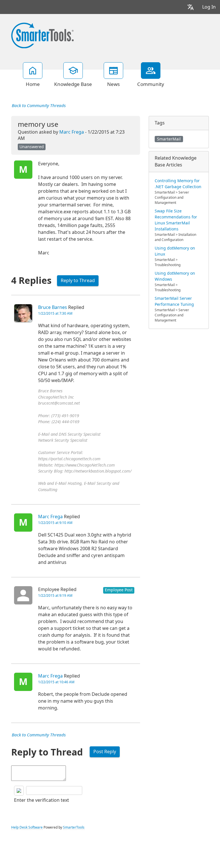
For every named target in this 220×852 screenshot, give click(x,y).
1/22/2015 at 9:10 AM (55, 523)
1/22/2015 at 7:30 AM (55, 314)
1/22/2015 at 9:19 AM (55, 596)
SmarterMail (169, 139)
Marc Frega (71, 132)
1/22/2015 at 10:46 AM (56, 682)
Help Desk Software (27, 827)
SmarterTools (74, 827)
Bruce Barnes (52, 307)
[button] (190, 7)
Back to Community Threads (39, 105)
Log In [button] (209, 7)
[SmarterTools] (42, 35)
